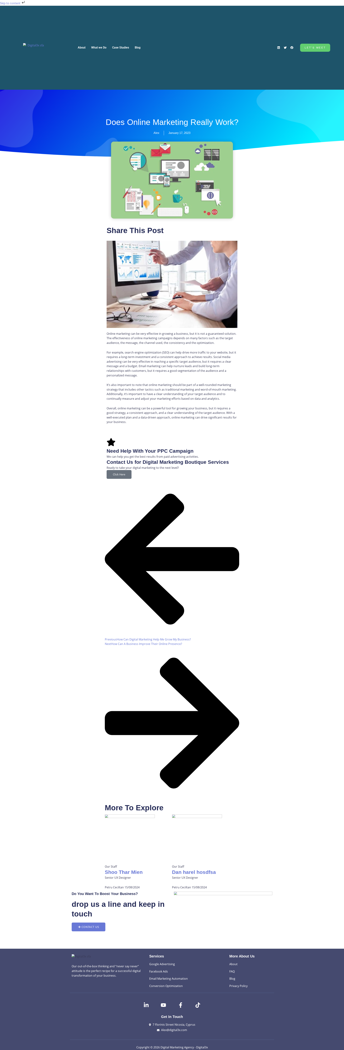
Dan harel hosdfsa (194, 872)
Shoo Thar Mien (124, 872)
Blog (137, 47)
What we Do (98, 47)
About (81, 47)
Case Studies (120, 47)
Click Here (119, 474)
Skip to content (10, 3)
